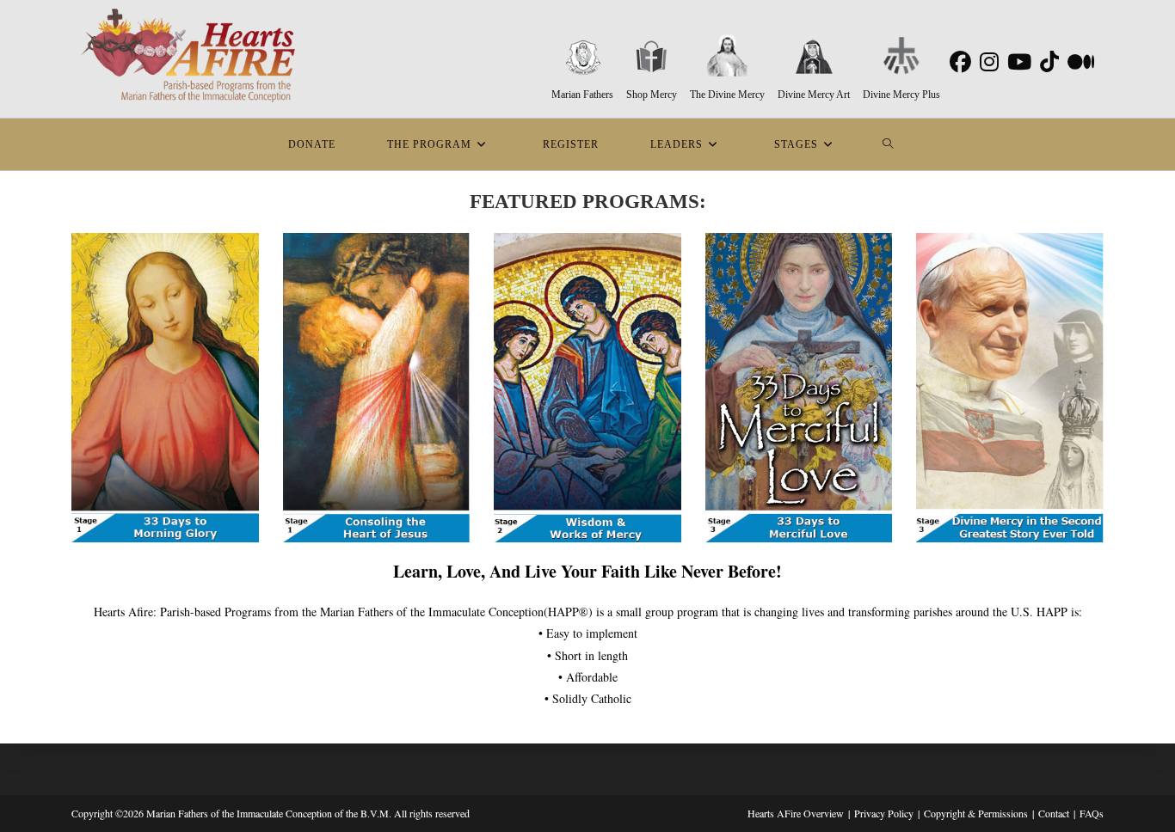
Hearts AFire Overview (795, 813)
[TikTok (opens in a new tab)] (1047, 62)
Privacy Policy (884, 813)
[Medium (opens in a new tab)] (1077, 62)
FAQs (1092, 813)
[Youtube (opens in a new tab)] (1016, 62)
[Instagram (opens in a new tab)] (986, 62)
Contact (1053, 813)
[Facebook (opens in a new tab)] (958, 62)
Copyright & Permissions (976, 813)
